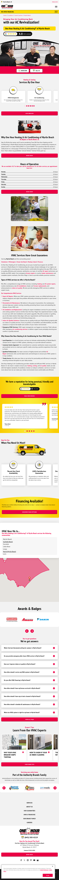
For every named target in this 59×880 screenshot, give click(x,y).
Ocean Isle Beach (22, 262)
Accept (47, 875)
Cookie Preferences (44, 870)
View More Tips (29, 764)
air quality (43, 366)
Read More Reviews (29, 396)
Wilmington (12, 262)
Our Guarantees (29, 811)
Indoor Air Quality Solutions (11, 320)
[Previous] (27, 631)
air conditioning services (20, 329)
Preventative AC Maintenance (11, 303)
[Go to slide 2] (27, 431)
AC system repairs (50, 284)
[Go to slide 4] (31, 431)
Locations (10, 15)
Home (5, 15)
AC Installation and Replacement (12, 310)
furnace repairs (30, 273)
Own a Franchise (29, 814)
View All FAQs (29, 719)
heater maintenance (47, 273)
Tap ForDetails (56, 12)
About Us (29, 807)
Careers (29, 822)
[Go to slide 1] (25, 431)
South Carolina (18, 15)
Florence (40, 262)
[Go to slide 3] (29, 431)
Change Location (55, 1)
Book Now (29, 155)
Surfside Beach (8, 542)
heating (39, 284)
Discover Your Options (29, 512)
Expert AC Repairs (8, 296)
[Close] (52, 866)
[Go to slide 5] (33, 431)
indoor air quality (17, 288)
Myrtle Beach (27, 15)
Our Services (29, 113)
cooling (35, 366)
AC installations (21, 286)
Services (29, 803)
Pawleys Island (32, 262)
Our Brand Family (29, 818)
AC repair (45, 271)
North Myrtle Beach (9, 551)
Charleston (4, 262)
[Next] (32, 631)
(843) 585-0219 (31, 837)
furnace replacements (40, 286)
